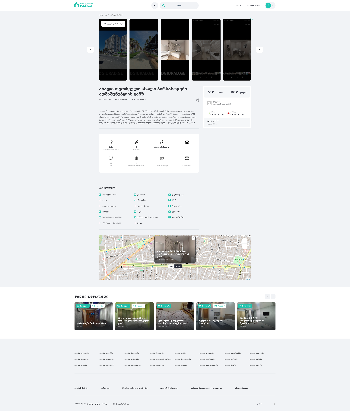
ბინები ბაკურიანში (233, 353)
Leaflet (248, 279)
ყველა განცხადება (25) (222, 104)
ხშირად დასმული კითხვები (134, 388)
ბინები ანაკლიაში (107, 365)
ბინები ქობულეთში (183, 359)
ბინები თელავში (207, 353)
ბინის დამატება (253, 5)
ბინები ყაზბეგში (106, 359)
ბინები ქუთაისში (132, 353)
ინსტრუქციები (241, 388)
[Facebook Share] (197, 100)
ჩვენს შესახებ (81, 388)
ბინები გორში (180, 353)
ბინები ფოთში (181, 365)
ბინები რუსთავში (157, 353)
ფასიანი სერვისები (169, 388)
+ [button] (244, 241)
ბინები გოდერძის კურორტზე (161, 359)
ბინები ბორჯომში (132, 359)
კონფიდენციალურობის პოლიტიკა (206, 388)
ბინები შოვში (230, 365)
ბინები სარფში (256, 359)
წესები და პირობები (121, 404)
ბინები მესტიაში (81, 359)
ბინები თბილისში (82, 353)
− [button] (244, 246)
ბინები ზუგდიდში (157, 365)
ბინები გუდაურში (257, 353)
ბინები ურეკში (81, 365)
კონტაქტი (104, 388)
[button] (259, 50)
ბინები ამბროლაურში (209, 365)
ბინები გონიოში (231, 359)
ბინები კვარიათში (207, 359)
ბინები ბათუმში (106, 353)
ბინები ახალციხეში (133, 365)
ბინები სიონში (256, 365)
